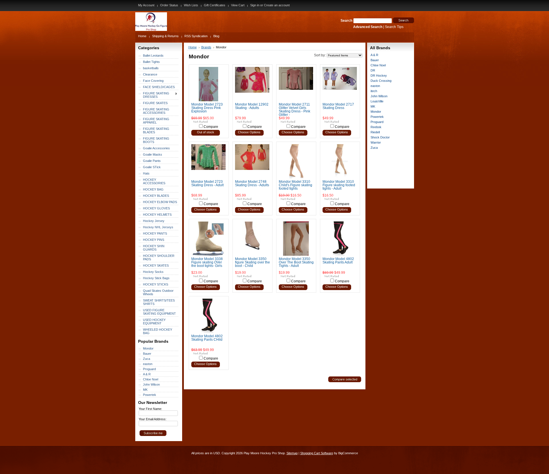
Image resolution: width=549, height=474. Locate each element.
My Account (146, 5)
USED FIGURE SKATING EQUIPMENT (159, 311)
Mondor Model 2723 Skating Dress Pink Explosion (207, 108)
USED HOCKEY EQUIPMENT (154, 321)
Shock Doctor (380, 137)
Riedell (375, 132)
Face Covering (153, 80)
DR (373, 70)
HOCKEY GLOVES (156, 208)
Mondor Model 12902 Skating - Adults (251, 106)
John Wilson (151, 384)
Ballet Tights (151, 62)
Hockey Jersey (153, 221)
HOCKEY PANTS (155, 233)
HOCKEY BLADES (156, 195)
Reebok (376, 127)
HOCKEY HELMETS (157, 214)
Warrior (376, 142)
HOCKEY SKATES (156, 265)
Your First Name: (150, 408)
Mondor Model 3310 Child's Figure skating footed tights (295, 185)
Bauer (147, 353)
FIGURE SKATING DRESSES (154, 95)
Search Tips (394, 27)
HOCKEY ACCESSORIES (154, 181)
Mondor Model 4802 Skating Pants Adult (338, 260)
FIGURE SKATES (155, 103)
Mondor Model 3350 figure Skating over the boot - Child (252, 262)
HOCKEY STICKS (155, 284)
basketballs (151, 68)
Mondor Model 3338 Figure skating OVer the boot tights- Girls (207, 262)
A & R (147, 374)
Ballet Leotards (153, 55)
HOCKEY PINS (153, 239)
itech (374, 91)
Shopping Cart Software (316, 453)
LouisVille (377, 101)
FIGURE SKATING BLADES (156, 130)
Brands (206, 47)
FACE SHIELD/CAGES (159, 87)
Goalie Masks (152, 154)
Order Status (169, 5)
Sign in (254, 5)
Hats (146, 173)
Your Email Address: (152, 419)
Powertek (149, 394)
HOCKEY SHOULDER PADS (158, 257)
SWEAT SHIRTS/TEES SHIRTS (159, 302)
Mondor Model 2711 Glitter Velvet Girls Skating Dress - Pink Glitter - (294, 109)
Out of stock (205, 132)
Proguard (149, 369)
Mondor (148, 348)
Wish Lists (191, 5)
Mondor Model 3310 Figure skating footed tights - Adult (339, 185)
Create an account (277, 5)
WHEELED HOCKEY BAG (157, 331)
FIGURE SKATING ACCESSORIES (156, 111)
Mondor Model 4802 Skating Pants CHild (207, 337)
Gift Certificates (214, 5)
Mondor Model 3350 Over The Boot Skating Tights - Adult (296, 262)
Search (346, 20)
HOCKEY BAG (153, 189)
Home (192, 47)
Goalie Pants (152, 160)
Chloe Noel (150, 379)
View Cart (237, 5)
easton (147, 364)
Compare (211, 126)
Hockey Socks (153, 271)
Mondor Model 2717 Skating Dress (338, 106)
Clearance (150, 74)
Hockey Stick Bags (156, 278)
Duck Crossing (381, 80)
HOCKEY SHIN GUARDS (153, 247)
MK (145, 389)
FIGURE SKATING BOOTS (156, 140)
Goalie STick (152, 167)
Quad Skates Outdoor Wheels (158, 292)
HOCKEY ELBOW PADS (160, 202)
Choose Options (249, 132)
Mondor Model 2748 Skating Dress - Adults (252, 183)
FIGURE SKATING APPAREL (156, 120)
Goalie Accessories (156, 148)
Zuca (146, 358)
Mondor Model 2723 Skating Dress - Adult (207, 183)
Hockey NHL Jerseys (158, 227)
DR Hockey (379, 75)
